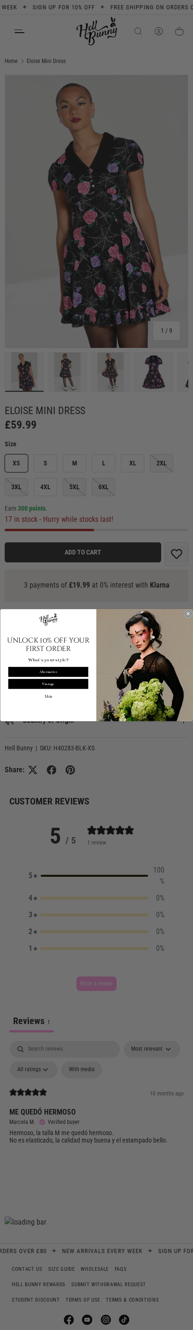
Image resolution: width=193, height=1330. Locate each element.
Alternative (48, 672)
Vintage (48, 684)
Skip (48, 696)
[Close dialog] (188, 613)
